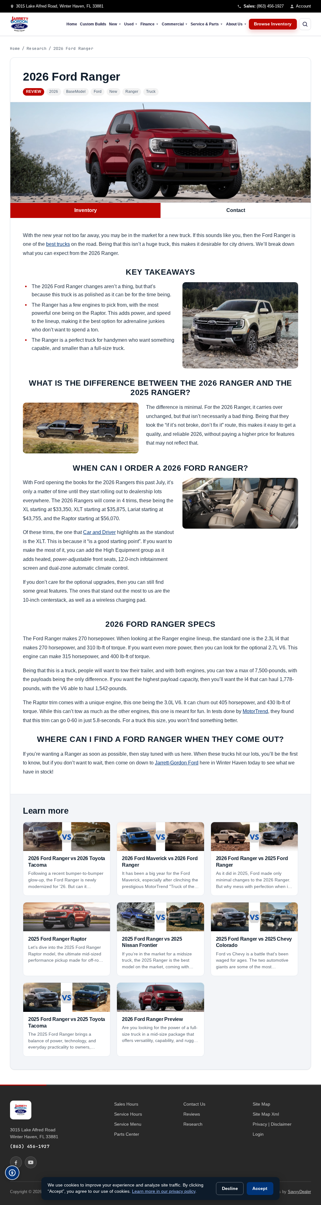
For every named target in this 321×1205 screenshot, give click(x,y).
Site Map (261, 1104)
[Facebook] (16, 1162)
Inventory (85, 210)
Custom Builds (93, 24)
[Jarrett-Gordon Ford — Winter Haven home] (19, 24)
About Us (236, 24)
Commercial (175, 24)
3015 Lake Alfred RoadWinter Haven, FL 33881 (34, 1133)
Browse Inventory (273, 24)
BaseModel (76, 91)
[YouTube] (31, 1162)
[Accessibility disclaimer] (12, 1172)
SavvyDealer (299, 1191)
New (115, 24)
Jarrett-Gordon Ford (176, 762)
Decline (230, 1188)
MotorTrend (255, 711)
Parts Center (126, 1134)
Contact (235, 210)
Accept (259, 1188)
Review (33, 91)
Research (37, 48)
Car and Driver (99, 532)
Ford (98, 91)
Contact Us (194, 1104)
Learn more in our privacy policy (163, 1191)
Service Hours (128, 1114)
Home (71, 24)
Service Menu (127, 1124)
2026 (53, 91)
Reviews (191, 1114)
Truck (150, 91)
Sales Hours (126, 1104)
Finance (149, 24)
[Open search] (305, 24)
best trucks (58, 244)
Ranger (131, 91)
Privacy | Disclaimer (272, 1124)
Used (131, 24)
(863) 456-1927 (30, 1146)
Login (258, 1134)
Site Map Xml (266, 1114)
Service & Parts (207, 24)
